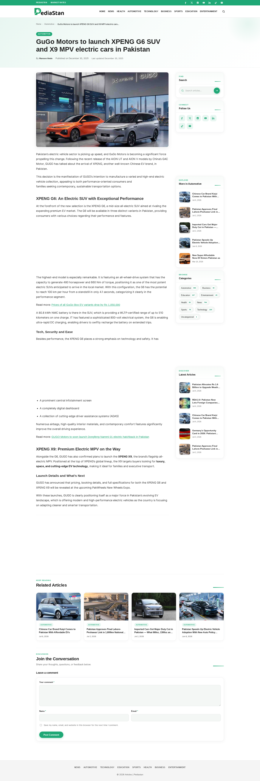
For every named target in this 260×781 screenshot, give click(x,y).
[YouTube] (204, 3)
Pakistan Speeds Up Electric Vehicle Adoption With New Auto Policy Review (201, 632)
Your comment (50, 682)
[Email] (222, 3)
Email (138, 711)
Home (102, 11)
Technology (151, 11)
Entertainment (208, 11)
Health (121, 11)
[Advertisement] (200, 154)
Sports (178, 11)
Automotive (134, 11)
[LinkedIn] (210, 3)
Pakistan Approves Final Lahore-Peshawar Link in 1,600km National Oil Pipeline (105, 632)
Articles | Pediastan (134, 774)
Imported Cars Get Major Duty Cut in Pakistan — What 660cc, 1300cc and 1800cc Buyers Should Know (153, 632)
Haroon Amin (46, 58)
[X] (192, 3)
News (111, 11)
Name (46, 711)
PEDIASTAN (41, 3)
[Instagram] (198, 3)
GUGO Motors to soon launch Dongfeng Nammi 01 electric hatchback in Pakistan (100, 436)
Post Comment (51, 735)
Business (166, 11)
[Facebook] (186, 3)
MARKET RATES (58, 3)
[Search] (223, 11)
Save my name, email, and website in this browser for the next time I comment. (81, 725)
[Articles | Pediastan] (49, 11)
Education (191, 11)
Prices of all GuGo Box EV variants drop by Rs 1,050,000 (85, 304)
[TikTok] (216, 3)
